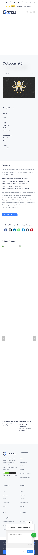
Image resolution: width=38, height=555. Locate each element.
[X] (10, 230)
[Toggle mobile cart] (27, 12)
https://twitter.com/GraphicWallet (12, 186)
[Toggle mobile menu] (34, 12)
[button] (3, 338)
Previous (6, 73)
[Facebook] (6, 230)
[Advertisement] (19, 35)
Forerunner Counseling (10, 422)
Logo (4, 140)
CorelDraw (6, 125)
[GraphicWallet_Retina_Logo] (9, 452)
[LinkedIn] (14, 230)
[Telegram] (23, 230)
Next (32, 73)
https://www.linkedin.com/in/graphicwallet (15, 188)
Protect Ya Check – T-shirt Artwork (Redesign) (26, 424)
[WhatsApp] (19, 230)
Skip (24, 551)
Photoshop (6, 130)
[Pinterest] (32, 230)
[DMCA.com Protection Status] (10, 473)
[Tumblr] (27, 230)
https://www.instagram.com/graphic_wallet (15, 181)
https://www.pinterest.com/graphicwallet (15, 184)
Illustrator (6, 128)
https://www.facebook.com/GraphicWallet (15, 179)
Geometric (6, 138)
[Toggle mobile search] (31, 12)
